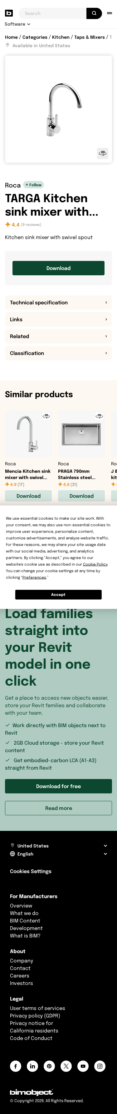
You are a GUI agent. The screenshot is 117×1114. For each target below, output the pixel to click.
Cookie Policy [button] (95, 564)
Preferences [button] (34, 577)
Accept (58, 594)
